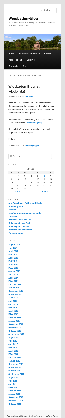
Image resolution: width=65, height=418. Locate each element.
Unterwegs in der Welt (19, 222)
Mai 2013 (12, 307)
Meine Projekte (15, 59)
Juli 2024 (12, 247)
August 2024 (14, 244)
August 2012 (14, 337)
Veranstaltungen (16, 232)
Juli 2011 (12, 380)
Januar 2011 (14, 393)
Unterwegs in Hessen (18, 226)
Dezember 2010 (15, 397)
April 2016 (13, 257)
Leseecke (12, 216)
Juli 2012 (12, 340)
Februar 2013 (14, 317)
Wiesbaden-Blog (23, 18)
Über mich (31, 59)
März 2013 (13, 314)
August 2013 (14, 297)
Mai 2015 (12, 260)
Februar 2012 (14, 357)
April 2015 (13, 264)
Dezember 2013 (15, 290)
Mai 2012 (12, 347)
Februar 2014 (14, 284)
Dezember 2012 (15, 324)
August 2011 (14, 377)
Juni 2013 (13, 304)
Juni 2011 (13, 383)
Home (11, 53)
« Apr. (17, 191)
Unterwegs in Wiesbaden (20, 229)
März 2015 (13, 267)
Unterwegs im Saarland (19, 219)
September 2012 (16, 334)
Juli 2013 (12, 300)
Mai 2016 (12, 254)
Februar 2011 (14, 390)
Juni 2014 (13, 274)
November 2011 (15, 367)
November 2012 (15, 327)
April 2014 (13, 277)
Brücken (47, 53)
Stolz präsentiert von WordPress (43, 416)
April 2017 (13, 251)
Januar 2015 (14, 271)
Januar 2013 (14, 320)
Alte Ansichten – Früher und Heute (25, 202)
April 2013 (13, 310)
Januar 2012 (14, 360)
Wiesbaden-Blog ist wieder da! (24, 89)
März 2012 (13, 354)
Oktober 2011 (14, 370)
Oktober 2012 (14, 330)
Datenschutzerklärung (18, 66)
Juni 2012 (13, 344)
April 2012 (13, 350)
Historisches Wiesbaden (29, 53)
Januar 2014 (14, 287)
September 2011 (16, 374)
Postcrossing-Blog (34, 122)
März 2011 (13, 387)
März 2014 (13, 280)
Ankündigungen (32, 145)
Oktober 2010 (14, 403)
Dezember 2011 (15, 363)
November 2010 (15, 400)
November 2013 (15, 294)
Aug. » (45, 191)
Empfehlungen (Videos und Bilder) (25, 212)
